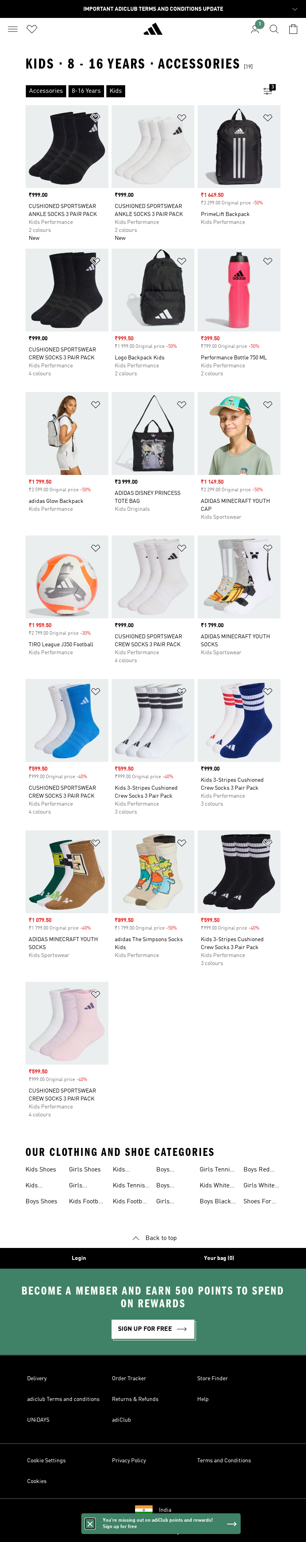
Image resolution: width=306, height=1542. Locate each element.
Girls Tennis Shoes (216, 1171)
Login (79, 1258)
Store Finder (212, 1378)
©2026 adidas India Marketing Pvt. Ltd (153, 1531)
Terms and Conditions (224, 1461)
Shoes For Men (257, 1203)
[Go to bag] (293, 29)
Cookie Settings (46, 1461)
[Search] (274, 29)
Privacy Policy (129, 1461)
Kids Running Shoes (125, 1171)
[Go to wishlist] (31, 29)
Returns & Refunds (135, 1399)
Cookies (37, 1481)
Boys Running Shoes (168, 1187)
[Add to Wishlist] (95, 119)
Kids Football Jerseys (131, 1203)
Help (203, 1399)
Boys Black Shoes (215, 1203)
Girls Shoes (85, 1170)
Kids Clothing (37, 1187)
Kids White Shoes (215, 1187)
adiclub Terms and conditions (63, 1399)
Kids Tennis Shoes (129, 1187)
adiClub (121, 1420)
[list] (140, 91)
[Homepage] (153, 32)
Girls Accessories (86, 1187)
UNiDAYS (38, 1420)
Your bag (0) (219, 1258)
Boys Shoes (41, 1202)
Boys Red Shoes (256, 1171)
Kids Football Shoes (87, 1203)
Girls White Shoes (259, 1187)
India (165, 1510)
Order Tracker (129, 1378)
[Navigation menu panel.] (12, 29)
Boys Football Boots (167, 1171)
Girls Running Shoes (168, 1203)
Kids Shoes (41, 1170)
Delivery (37, 1378)
